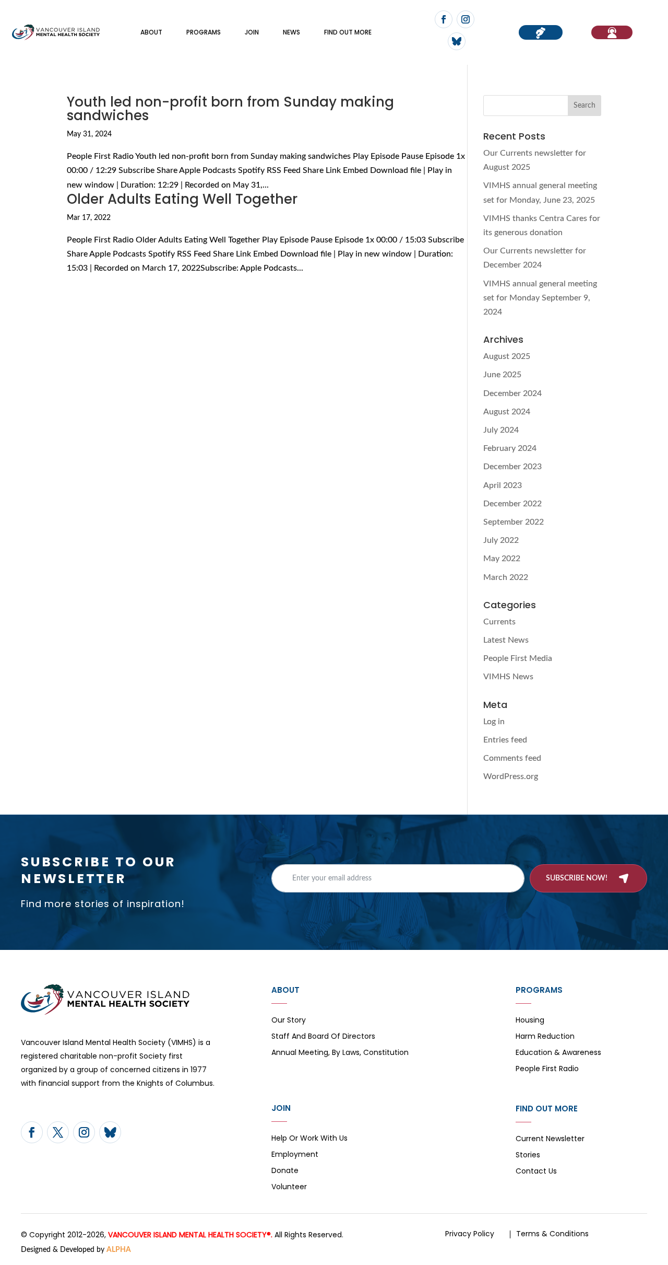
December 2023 (512, 466)
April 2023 (502, 485)
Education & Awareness (558, 1053)
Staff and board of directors (323, 1036)
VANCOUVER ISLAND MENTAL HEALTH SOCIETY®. (190, 1234)
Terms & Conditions (552, 1233)
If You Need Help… (612, 32)
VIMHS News (508, 676)
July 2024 (501, 430)
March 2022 (505, 577)
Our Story (288, 1020)
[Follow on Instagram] (465, 19)
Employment (294, 1155)
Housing (530, 1020)
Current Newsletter (550, 1139)
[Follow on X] (58, 1132)
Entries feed (505, 740)
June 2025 (502, 374)
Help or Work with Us (309, 1138)
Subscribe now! (576, 878)
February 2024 (509, 448)
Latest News (506, 640)
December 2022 (512, 504)
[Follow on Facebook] (443, 19)
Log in (494, 721)
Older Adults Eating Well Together (182, 199)
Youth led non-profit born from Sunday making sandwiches (230, 108)
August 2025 (506, 356)
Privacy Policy (469, 1233)
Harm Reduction (545, 1036)
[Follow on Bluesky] (457, 41)
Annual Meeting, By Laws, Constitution (340, 1053)
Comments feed (512, 758)
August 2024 (506, 412)
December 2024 (512, 393)
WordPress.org (510, 776)
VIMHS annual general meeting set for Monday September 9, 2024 (540, 298)
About (151, 32)
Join (252, 32)
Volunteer (289, 1187)
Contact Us (536, 1171)
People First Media (517, 658)
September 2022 (513, 522)
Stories (528, 1155)
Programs (203, 32)
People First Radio (547, 1069)
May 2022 (501, 558)
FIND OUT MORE (348, 32)
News (291, 32)
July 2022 (501, 540)
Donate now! (541, 32)
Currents (499, 622)
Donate (285, 1171)
